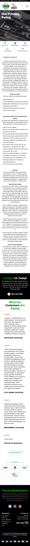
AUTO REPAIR (6, 519)
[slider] (7, 314)
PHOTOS (4, 517)
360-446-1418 (11, 494)
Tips (3, 525)
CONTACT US (6, 521)
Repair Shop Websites (20, 533)
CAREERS (5, 523)
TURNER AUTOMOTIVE (10, 57)
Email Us (25, 525)
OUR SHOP (5, 515)
